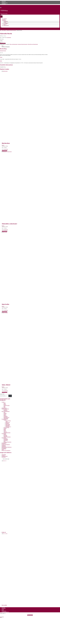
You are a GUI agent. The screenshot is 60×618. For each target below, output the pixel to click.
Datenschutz (4, 608)
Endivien (5, 413)
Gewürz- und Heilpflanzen (6, 444)
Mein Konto (4, 20)
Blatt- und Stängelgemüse (13, 44)
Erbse (4, 441)
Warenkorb (4, 19)
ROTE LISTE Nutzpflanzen (6, 450)
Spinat (5, 414)
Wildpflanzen (4, 446)
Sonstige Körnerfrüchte (5, 408)
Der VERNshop (4, 18)
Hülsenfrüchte (4, 437)
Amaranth (5, 409)
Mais (4, 407)
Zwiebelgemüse (4, 442)
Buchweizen (5, 410)
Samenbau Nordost (5, 2)
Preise (5, 22)
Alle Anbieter (4, 1)
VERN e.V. (3, 455)
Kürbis (5, 429)
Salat (4, 412)
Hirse (4, 406)
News (5, 24)
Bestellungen (6, 21)
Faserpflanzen (4, 448)
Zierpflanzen (4, 445)
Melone (5, 430)
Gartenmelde (6, 416)
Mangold (5, 415)
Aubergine (5, 431)
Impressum (3, 607)
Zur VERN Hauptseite (5, 25)
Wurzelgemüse (4, 433)
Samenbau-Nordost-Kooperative (11, 30)
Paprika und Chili (6, 427)
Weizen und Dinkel (6, 405)
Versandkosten (9, 37)
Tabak (3, 449)
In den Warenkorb (2, 43)
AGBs (3, 609)
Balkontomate (8, 422)
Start (0, 30)
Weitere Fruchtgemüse (7, 432)
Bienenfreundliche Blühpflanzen (6, 447)
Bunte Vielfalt (8, 424)
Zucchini (5, 428)
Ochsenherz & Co (8, 426)
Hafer (4, 403)
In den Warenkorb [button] (4, 150)
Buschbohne (5, 438)
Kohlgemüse (4, 443)
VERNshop (4, 10)
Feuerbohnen (6, 440)
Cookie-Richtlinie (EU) (5, 611)
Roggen (5, 404)
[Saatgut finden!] (10, 396)
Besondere (7, 423)
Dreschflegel (4, 3)
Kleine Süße (7, 425)
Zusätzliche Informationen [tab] (6, 46)
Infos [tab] (2, 45)
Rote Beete (5, 435)
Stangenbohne (6, 439)
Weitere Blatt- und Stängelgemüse (33, 44)
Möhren (5, 434)
